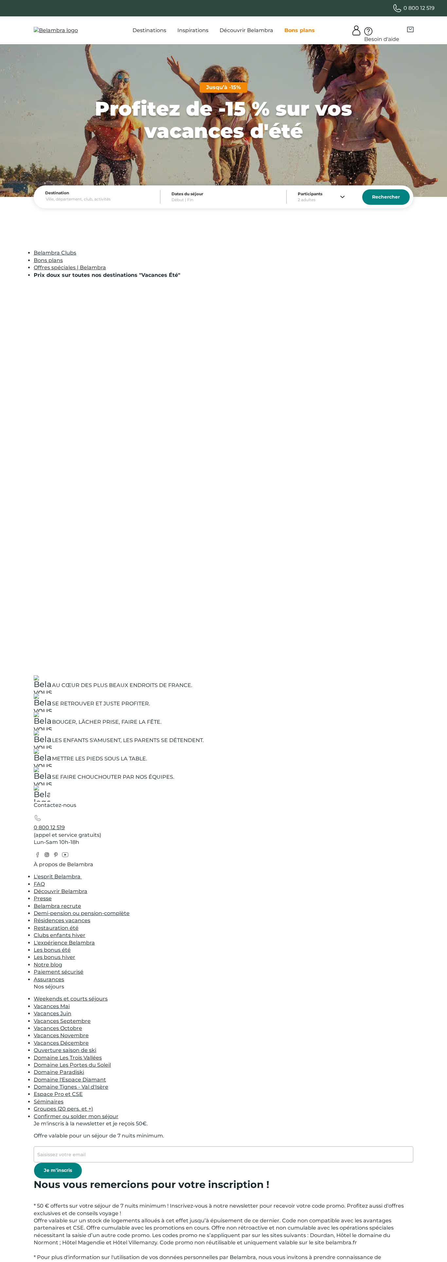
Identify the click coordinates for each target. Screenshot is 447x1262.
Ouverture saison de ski (65, 1050)
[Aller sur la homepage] (42, 795)
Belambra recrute (57, 906)
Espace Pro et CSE (58, 1094)
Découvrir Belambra (60, 891)
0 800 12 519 (49, 827)
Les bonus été (52, 950)
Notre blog (48, 965)
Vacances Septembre (62, 1021)
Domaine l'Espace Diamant (70, 1080)
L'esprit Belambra (58, 876)
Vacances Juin (52, 1013)
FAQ (39, 884)
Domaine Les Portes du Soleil (72, 1065)
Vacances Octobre (58, 1028)
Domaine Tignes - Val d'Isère (71, 1087)
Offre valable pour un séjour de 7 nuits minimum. (99, 1136)
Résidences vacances (62, 920)
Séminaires (48, 1102)
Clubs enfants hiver (59, 935)
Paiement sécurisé (58, 972)
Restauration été (56, 928)
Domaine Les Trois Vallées (68, 1058)
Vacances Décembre (61, 1043)
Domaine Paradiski (59, 1072)
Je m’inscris (58, 1170)
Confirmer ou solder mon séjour (76, 1116)
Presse (43, 898)
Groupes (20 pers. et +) (63, 1109)
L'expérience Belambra (64, 943)
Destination (57, 192)
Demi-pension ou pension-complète (82, 913)
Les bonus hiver (54, 957)
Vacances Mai (52, 1006)
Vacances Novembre (61, 1035)
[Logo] (56, 30)
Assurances (49, 979)
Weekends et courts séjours (71, 999)
